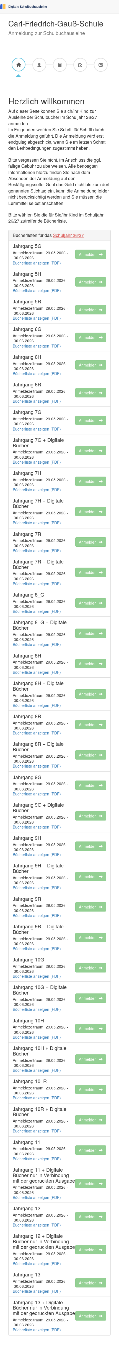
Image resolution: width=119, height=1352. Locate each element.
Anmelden (89, 254)
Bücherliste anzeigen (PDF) (37, 263)
